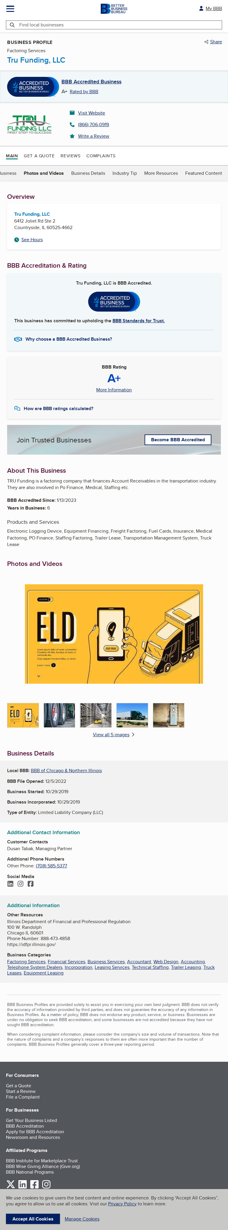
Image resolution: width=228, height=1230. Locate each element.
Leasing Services (112, 967)
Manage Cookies (82, 1219)
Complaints (101, 156)
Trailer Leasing (186, 967)
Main (12, 156)
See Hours (32, 239)
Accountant (139, 961)
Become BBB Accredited (178, 439)
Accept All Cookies (32, 1218)
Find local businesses (41, 24)
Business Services (106, 961)
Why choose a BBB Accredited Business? (69, 339)
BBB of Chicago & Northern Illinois (66, 770)
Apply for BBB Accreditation (35, 1131)
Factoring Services (26, 961)
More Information (114, 390)
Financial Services (66, 961)
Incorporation (78, 967)
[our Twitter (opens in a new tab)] (10, 1187)
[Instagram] (20, 884)
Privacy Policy (122, 1203)
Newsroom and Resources (33, 1137)
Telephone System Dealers (34, 967)
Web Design (165, 961)
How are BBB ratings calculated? (58, 408)
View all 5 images (111, 734)
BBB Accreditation (25, 1126)
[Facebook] (30, 884)
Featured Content (203, 173)
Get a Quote (39, 156)
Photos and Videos (44, 173)
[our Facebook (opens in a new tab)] (34, 1187)
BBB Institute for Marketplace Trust (42, 1160)
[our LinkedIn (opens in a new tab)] (22, 1187)
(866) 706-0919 (93, 124)
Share (216, 41)
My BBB (214, 8)
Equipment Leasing (44, 972)
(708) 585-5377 (51, 865)
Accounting (193, 961)
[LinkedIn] (10, 884)
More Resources (161, 173)
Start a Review (21, 1091)
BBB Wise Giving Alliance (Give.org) (43, 1166)
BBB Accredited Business (91, 82)
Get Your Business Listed (31, 1120)
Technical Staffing (150, 967)
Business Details (88, 173)
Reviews (70, 156)
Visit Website (91, 113)
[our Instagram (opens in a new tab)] (46, 1187)
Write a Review (93, 136)
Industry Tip (125, 173)
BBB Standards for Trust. (139, 320)
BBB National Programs (30, 1172)
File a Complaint (23, 1096)
